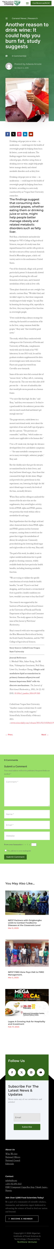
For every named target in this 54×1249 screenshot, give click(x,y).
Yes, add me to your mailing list (19, 851)
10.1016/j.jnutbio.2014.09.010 (27, 693)
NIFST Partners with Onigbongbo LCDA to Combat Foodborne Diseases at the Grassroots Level (25, 923)
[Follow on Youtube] (31, 134)
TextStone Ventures (27, 1242)
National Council (12, 1160)
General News (19, 18)
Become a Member (22, 1219)
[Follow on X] (13, 134)
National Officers (12, 1157)
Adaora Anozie (34, 64)
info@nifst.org (11, 1180)
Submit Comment (15, 857)
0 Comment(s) (19, 56)
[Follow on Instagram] (19, 134)
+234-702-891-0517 (13, 1184)
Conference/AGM (41, 3)
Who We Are (11, 1153)
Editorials (9, 1163)
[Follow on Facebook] (7, 134)
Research (33, 18)
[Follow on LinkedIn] (25, 134)
